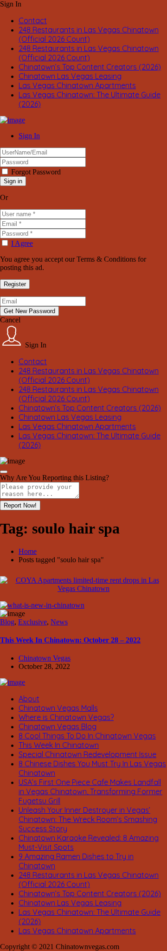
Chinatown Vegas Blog (57, 726)
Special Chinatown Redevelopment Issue (87, 754)
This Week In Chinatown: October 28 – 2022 (70, 640)
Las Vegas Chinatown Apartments (77, 85)
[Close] (3, 471)
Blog (7, 622)
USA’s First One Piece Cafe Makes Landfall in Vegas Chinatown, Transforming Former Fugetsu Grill (90, 791)
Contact (33, 20)
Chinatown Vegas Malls (58, 708)
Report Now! (20, 505)
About (29, 698)
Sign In (29, 136)
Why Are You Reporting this (54, 478)
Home (28, 551)
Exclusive (32, 622)
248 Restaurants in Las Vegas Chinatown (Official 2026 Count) (89, 34)
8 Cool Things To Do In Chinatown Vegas (87, 735)
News (59, 622)
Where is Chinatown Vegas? (66, 717)
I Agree (22, 243)
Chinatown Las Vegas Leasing (70, 76)
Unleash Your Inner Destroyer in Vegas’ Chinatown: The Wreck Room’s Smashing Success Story (88, 819)
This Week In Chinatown (59, 745)
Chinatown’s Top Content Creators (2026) (90, 66)
